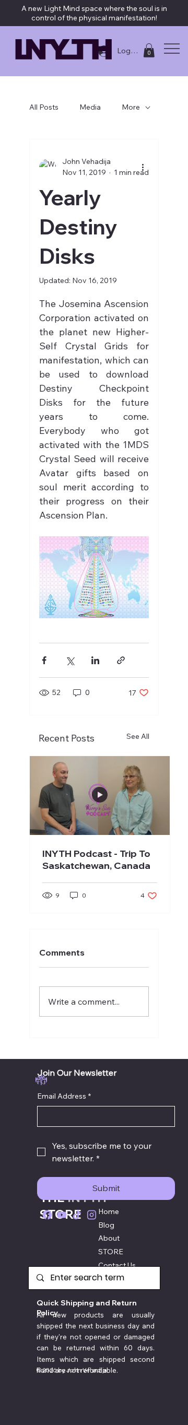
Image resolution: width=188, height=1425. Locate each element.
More (131, 107)
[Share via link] (121, 660)
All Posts (43, 107)
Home (108, 1211)
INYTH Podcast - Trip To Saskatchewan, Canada (96, 859)
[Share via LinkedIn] (95, 660)
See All (137, 736)
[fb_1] (47, 1214)
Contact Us (117, 1265)
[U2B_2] (61, 1214)
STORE (110, 1251)
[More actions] (142, 167)
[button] (149, 50)
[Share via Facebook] (44, 660)
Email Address (64, 1096)
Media (90, 107)
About (109, 1238)
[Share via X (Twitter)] (70, 660)
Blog (106, 1225)
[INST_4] (91, 1214)
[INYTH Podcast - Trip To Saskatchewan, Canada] (100, 795)
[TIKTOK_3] (77, 1214)
